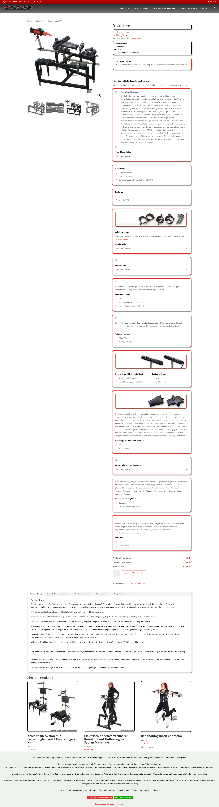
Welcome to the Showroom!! (165, 8)
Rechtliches (204, 8)
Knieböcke (46, 21)
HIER (185, 64)
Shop (134, 8)
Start (29, 21)
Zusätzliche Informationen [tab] (58, 594)
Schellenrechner (121, 239)
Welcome (123, 8)
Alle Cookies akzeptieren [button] (123, 797)
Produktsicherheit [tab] (82, 594)
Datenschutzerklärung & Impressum (109, 804)
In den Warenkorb (133, 573)
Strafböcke (37, 21)
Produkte (145, 8)
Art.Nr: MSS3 (51, 742)
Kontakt (182, 8)
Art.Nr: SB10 (161, 739)
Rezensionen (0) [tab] (102, 594)
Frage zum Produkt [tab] (122, 594)
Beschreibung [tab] (36, 594)
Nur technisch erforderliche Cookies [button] (100, 797)
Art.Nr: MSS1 (106, 742)
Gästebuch (192, 8)
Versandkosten (135, 38)
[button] (98, 62)
